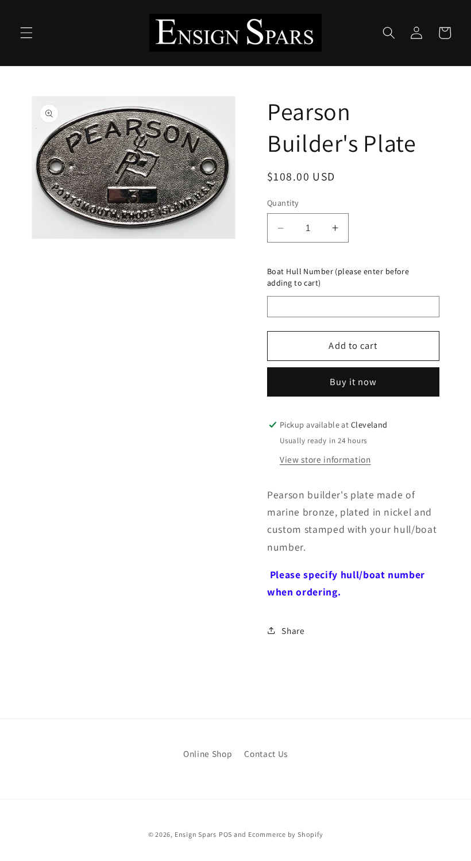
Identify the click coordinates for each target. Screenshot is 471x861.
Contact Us (266, 753)
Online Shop (207, 753)
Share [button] (292, 630)
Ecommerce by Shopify (285, 834)
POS (225, 834)
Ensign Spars (196, 834)
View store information (325, 459)
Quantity (283, 202)
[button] (26, 33)
